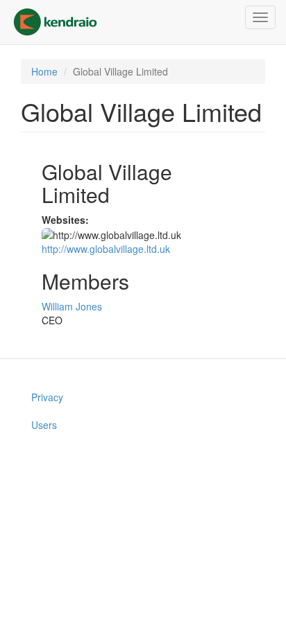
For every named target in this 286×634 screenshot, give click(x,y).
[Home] (55, 22)
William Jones (72, 306)
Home (44, 71)
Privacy (47, 397)
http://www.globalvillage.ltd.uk (106, 249)
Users (44, 425)
